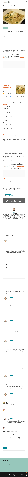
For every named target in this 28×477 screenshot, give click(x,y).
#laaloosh (20, 201)
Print (23, 96)
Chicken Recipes (10, 195)
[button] (3, 93)
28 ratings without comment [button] (13, 431)
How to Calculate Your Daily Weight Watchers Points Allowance (9, 464)
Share (12, 96)
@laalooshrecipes (14, 201)
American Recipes (8, 194)
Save (17, 96)
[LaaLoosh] (6, 2)
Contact (3, 462)
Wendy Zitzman (14, 213)
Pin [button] (6, 96)
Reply (24, 232)
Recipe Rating (19, 437)
